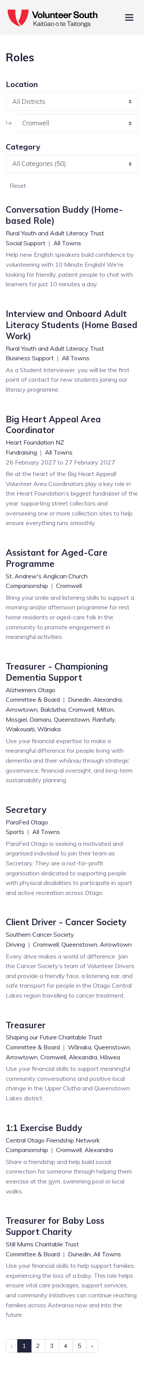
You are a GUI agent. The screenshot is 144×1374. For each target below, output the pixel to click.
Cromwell (69, 585)
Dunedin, (80, 699)
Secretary (26, 809)
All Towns (67, 243)
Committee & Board (33, 699)
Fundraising (22, 452)
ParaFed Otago (27, 822)
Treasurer (26, 1025)
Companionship (28, 585)
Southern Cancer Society (40, 934)
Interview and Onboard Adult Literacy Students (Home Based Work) (71, 325)
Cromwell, (81, 709)
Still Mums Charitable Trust (42, 1244)
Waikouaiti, (21, 729)
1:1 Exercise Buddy (44, 1128)
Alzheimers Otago (30, 690)
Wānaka (49, 729)
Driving (16, 944)
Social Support (26, 243)
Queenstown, (72, 719)
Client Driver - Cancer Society (66, 922)
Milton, (106, 709)
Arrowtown (116, 944)
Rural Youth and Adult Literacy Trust (55, 233)
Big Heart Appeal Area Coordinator (53, 425)
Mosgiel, (17, 719)
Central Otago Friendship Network (53, 1140)
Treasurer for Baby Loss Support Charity (55, 1226)
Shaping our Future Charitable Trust (54, 1037)
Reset (18, 185)
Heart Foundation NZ (35, 442)
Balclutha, (53, 709)
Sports (16, 832)
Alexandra (98, 1150)
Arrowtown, (22, 709)
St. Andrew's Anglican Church (47, 576)
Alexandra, (108, 699)
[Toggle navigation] (129, 17)
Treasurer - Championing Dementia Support (57, 672)
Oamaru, (41, 719)
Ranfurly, (104, 719)
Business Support (30, 358)
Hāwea (110, 1057)
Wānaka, (80, 1047)
